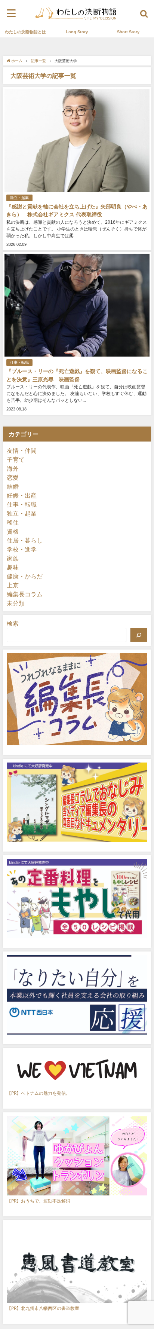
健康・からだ (25, 576)
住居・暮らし (25, 540)
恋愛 (13, 477)
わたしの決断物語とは (25, 32)
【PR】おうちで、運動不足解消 (38, 1201)
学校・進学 (22, 549)
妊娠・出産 (22, 495)
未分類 (16, 603)
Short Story (128, 32)
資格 (13, 531)
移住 (13, 522)
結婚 (13, 486)
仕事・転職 (19, 362)
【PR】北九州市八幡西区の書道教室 (43, 1308)
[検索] (138, 635)
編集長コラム (25, 594)
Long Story (77, 32)
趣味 (13, 567)
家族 (13, 558)
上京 (13, 585)
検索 (13, 623)
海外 (13, 468)
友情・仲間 (22, 450)
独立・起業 (19, 197)
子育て (16, 459)
